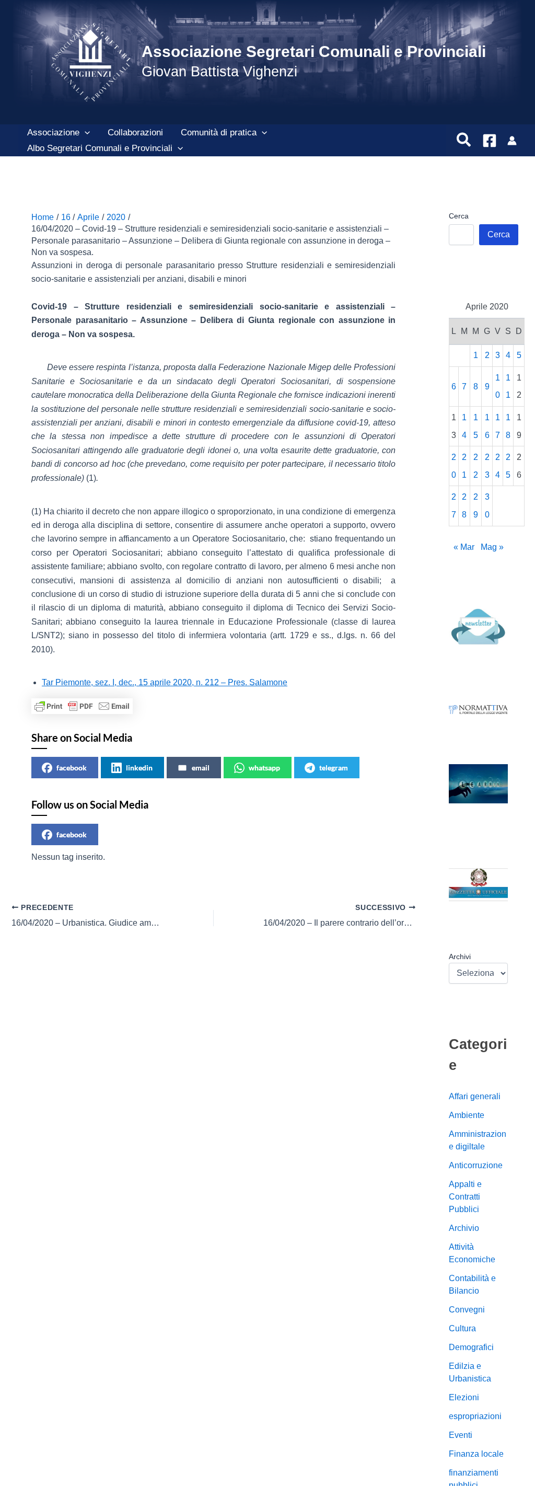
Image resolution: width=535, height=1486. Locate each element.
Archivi (460, 956)
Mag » (492, 547)
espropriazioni (475, 1416)
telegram (333, 767)
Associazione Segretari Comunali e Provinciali (314, 51)
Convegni (467, 1309)
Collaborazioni (135, 132)
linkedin (139, 767)
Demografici (471, 1347)
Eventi (460, 1435)
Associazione (53, 132)
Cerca (459, 216)
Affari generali (475, 1096)
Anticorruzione (476, 1165)
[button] (84, 133)
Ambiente (466, 1115)
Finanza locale (476, 1453)
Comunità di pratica (219, 132)
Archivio (464, 1228)
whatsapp (264, 767)
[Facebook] (489, 140)
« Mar (463, 547)
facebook (71, 767)
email (201, 767)
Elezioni (464, 1397)
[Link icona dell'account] (512, 140)
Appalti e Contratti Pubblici (465, 1197)
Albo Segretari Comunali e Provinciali (99, 148)
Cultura (462, 1328)
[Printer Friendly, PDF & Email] (82, 706)
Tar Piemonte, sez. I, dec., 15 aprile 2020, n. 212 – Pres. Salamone (164, 682)
